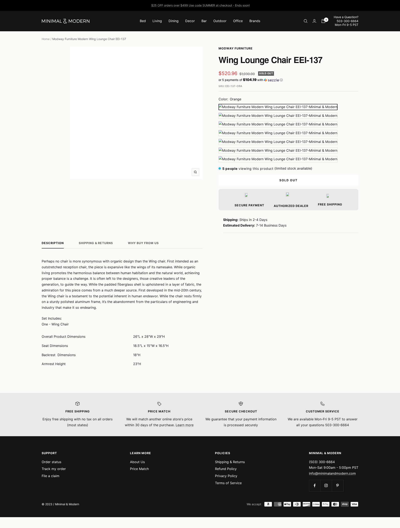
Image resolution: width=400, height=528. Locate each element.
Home (46, 39)
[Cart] (323, 21)
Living (157, 21)
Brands (254, 21)
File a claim (50, 476)
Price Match (139, 469)
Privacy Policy (226, 476)
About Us (137, 462)
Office (238, 21)
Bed (143, 21)
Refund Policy (226, 469)
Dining (174, 21)
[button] (288, 80)
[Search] (306, 21)
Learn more (185, 425)
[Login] (314, 21)
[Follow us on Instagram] (326, 485)
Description (53, 243)
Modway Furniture (236, 48)
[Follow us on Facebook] (314, 485)
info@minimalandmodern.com (332, 473)
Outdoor (219, 21)
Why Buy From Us (143, 243)
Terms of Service (228, 483)
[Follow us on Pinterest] (337, 485)
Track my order (54, 469)
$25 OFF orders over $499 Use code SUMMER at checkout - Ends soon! (200, 5)
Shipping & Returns (96, 243)
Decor (190, 21)
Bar (204, 21)
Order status (51, 462)
